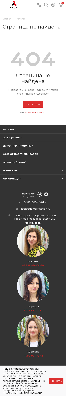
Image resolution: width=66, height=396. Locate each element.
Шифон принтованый (18, 146)
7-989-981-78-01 (33, 355)
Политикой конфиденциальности (24, 374)
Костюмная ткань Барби (20, 154)
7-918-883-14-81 (33, 310)
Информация (12, 178)
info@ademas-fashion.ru (35, 208)
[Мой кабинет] (53, 6)
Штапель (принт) (14, 162)
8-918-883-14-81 (34, 202)
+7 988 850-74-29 (33, 265)
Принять (56, 380)
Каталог (9, 129)
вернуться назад (35, 112)
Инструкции (10, 392)
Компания (10, 170)
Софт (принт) (12, 137)
